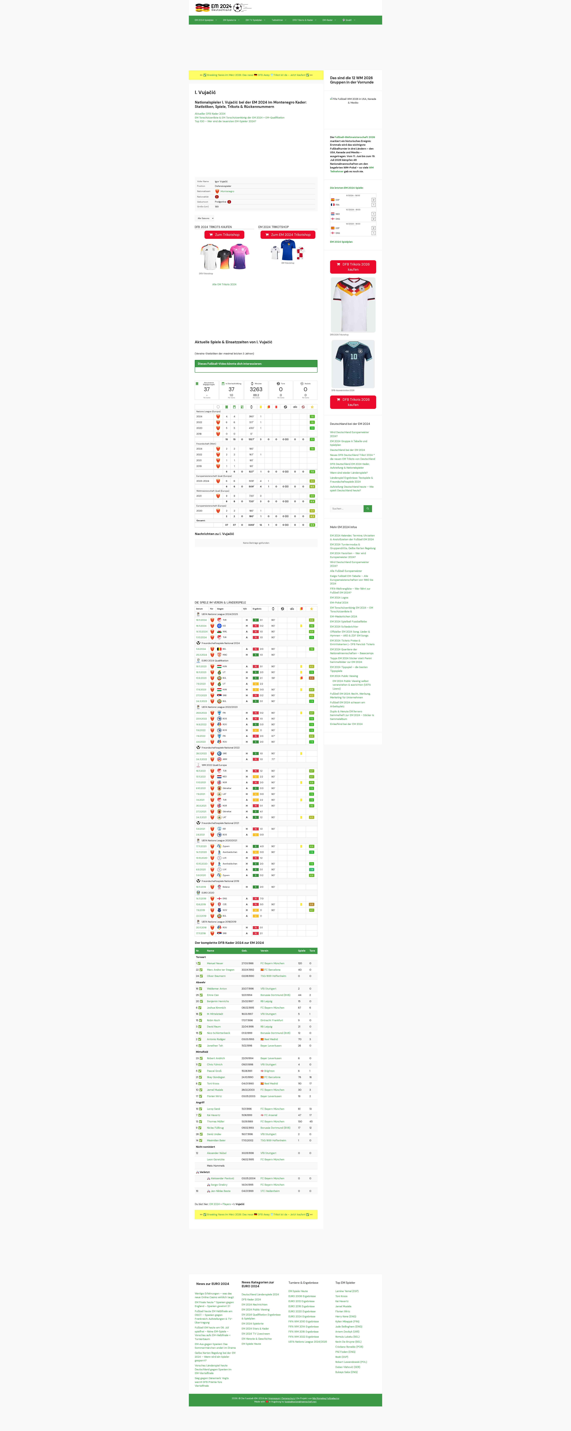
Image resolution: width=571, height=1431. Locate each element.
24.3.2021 (201, 817)
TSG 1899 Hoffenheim (273, 976)
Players (226, 1204)
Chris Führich (214, 1064)
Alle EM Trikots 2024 (224, 284)
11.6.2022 (201, 730)
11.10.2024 (201, 637)
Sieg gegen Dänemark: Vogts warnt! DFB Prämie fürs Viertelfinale (212, 1382)
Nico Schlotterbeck (218, 1033)
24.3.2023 (201, 701)
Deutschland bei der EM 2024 (347, 450)
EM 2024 (214, 1204)
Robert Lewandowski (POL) (351, 1362)
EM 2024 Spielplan (204, 20)
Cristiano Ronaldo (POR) (349, 1346)
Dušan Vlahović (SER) (347, 1367)
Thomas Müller (215, 1121)
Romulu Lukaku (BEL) (347, 1336)
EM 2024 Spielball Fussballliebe (348, 621)
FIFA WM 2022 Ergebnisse (303, 1336)
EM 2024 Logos (339, 597)
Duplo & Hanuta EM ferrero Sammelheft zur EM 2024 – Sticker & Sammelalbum (352, 715)
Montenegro (227, 191)
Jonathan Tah (215, 1045)
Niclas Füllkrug (215, 1127)
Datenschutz (288, 1398)
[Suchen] (368, 508)
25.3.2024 (201, 654)
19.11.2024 (201, 620)
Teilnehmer (277, 20)
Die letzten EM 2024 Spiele (346, 187)
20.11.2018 (201, 927)
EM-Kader (328, 20)
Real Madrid (271, 1039)
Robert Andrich (216, 1058)
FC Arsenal (270, 1115)
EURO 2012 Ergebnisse (301, 1301)
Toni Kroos (213, 1083)
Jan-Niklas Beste (220, 1191)
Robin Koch (213, 1020)
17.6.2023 (201, 689)
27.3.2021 (201, 811)
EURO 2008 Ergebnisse (302, 1296)
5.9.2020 (201, 875)
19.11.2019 (201, 887)
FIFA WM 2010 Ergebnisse (303, 1321)
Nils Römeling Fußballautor (325, 1398)
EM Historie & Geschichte (257, 1338)
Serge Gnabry (219, 1184)
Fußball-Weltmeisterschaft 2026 (355, 137)
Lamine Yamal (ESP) (347, 1291)
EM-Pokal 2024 (339, 602)
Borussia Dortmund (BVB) (275, 995)
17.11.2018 (201, 933)
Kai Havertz (213, 1115)
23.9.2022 (201, 718)
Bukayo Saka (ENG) (346, 1372)
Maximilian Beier (216, 1140)
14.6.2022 (201, 724)
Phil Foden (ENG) (345, 1351)
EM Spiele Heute (251, 1343)
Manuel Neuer (215, 963)
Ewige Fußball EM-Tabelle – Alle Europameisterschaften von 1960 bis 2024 (351, 579)
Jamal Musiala (215, 1089)
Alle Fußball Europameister (346, 571)
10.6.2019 (201, 904)
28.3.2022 (201, 753)
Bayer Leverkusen (271, 1045)
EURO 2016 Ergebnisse (301, 1306)
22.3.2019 (201, 916)
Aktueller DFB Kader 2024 (210, 113)
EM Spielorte (229, 20)
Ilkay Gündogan (216, 1077)
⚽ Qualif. (347, 20)
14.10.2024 (202, 631)
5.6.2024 (201, 649)
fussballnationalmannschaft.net (301, 1401)
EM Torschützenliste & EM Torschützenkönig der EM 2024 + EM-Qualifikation (239, 117)
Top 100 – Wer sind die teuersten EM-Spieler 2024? (225, 121)
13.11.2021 (201, 776)
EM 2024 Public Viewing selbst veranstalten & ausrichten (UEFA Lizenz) (352, 684)
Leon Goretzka (215, 1159)
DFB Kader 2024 (251, 1299)
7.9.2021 (200, 794)
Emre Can (213, 995)
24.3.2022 (201, 759)
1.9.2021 (200, 799)
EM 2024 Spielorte (252, 1323)
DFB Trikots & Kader (303, 20)
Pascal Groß (214, 1071)
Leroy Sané (213, 1108)
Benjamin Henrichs (218, 1001)
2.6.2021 (200, 834)
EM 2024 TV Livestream (256, 1333)
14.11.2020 (201, 852)
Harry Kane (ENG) (345, 1316)
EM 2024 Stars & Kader (255, 1328)
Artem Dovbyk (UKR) (347, 1331)
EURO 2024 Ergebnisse (301, 1316)
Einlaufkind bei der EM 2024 (346, 724)
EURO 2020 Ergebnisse (302, 1311)
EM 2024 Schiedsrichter (344, 626)
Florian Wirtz (214, 1096)
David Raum (214, 1026)
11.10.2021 (201, 782)
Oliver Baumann (216, 976)
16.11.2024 (201, 625)
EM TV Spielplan (254, 20)
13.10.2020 (201, 857)
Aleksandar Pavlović (222, 1178)
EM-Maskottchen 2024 (343, 616)
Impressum (274, 1398)
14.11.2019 (201, 898)
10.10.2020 (201, 863)
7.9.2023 (201, 683)
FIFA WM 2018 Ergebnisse (303, 1331)
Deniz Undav (214, 1134)
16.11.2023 (201, 672)
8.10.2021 (201, 788)
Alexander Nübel (216, 1153)
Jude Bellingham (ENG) (348, 1326)
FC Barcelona (272, 969)
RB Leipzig (266, 1001)
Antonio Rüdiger (216, 1039)
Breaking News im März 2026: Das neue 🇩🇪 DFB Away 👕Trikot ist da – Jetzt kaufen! (256, 75)
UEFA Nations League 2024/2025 (307, 1341)
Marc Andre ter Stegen (220, 969)
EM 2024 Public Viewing (344, 676)
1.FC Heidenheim (270, 1191)
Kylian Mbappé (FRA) (347, 1321)
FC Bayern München (272, 963)
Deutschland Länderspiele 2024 (260, 1294)
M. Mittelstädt (215, 1014)
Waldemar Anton (217, 988)
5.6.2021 (200, 828)
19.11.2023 (201, 666)
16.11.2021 (201, 770)
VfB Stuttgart (268, 988)
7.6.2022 (200, 736)
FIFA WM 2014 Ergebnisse (303, 1326)
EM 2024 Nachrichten (254, 1304)
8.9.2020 (201, 869)
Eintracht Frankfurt (272, 1020)
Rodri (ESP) (341, 1357)
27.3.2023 (201, 695)
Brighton (269, 1071)
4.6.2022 (201, 741)
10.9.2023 (201, 678)
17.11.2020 (201, 846)
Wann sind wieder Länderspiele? (349, 472)
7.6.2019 (200, 910)
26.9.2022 (201, 712)
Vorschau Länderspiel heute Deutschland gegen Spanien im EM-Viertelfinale (213, 1369)
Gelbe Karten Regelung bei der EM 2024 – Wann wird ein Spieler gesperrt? (215, 1356)
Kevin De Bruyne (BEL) (348, 1341)
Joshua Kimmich (216, 1007)
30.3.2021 (201, 805)
